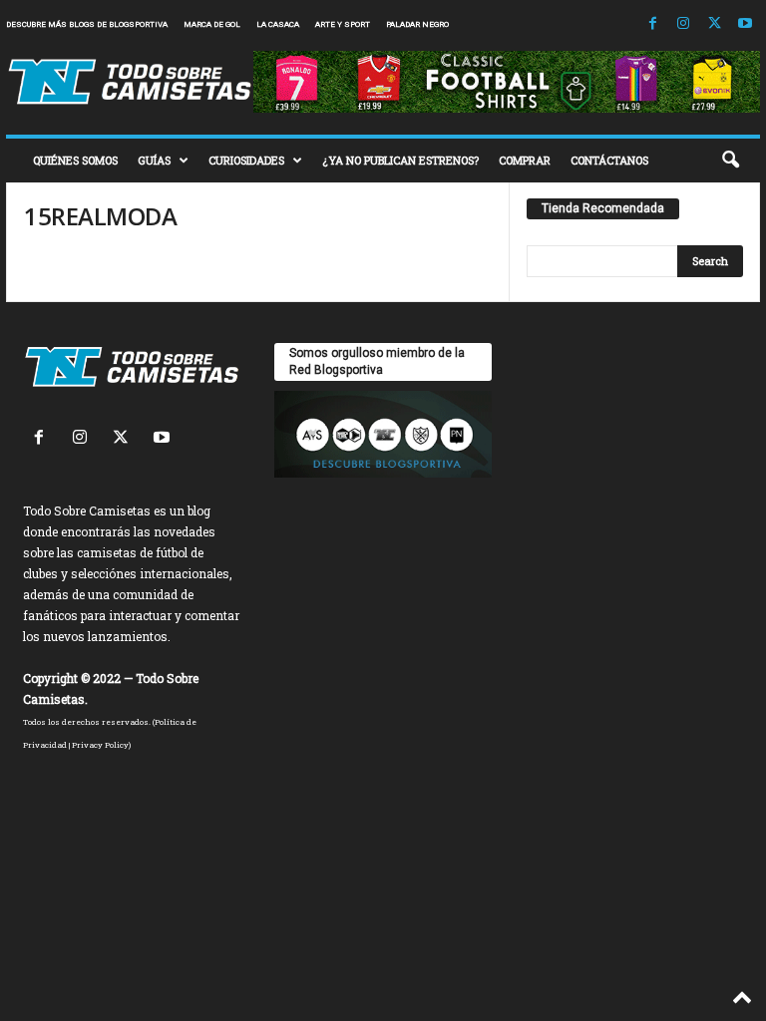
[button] (730, 160)
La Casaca (277, 24)
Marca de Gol (212, 24)
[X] (714, 24)
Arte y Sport (342, 24)
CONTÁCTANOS (609, 160)
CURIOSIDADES (246, 160)
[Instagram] (683, 24)
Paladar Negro (417, 24)
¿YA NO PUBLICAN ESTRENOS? (400, 160)
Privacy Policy (100, 745)
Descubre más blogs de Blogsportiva (87, 24)
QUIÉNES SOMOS (75, 160)
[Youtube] (745, 24)
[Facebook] (652, 24)
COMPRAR (525, 160)
